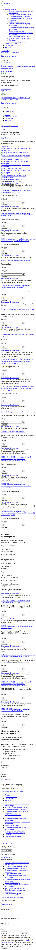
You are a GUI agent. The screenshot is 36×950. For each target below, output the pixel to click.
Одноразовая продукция (17, 42)
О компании (9, 45)
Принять (4, 948)
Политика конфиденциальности (12, 791)
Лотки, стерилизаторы (16, 31)
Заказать (4, 204)
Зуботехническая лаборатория (19, 36)
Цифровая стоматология (17, 22)
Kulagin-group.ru (6, 857)
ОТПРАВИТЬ (24, 933)
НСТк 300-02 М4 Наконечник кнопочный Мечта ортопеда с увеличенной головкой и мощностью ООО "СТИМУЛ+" (17, 388)
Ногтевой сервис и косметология (20, 14)
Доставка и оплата (11, 44)
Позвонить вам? (6, 850)
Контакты (8, 47)
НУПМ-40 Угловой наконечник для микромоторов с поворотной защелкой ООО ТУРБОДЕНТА (16, 486)
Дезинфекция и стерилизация (19, 38)
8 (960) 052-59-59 (6, 71)
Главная (7, 115)
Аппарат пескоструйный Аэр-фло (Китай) (15, 260)
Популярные (7, 181)
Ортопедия (12, 40)
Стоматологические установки (19, 16)
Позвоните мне (6, 89)
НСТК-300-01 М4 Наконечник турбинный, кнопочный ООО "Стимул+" (15, 191)
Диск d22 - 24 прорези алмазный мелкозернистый (18, 412)
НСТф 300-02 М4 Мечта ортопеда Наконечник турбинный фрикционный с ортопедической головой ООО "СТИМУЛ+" (17, 361)
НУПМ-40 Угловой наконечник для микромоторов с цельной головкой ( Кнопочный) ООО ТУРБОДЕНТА (18, 513)
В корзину (5, 60)
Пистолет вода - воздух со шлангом (13, 432)
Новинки (18, 181)
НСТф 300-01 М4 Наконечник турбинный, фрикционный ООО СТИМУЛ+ (15, 286)
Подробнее (4, 129)
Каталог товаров (10, 9)
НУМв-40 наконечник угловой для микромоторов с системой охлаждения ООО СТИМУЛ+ (18, 240)
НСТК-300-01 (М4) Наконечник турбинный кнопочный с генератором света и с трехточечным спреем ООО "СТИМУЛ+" (16, 458)
